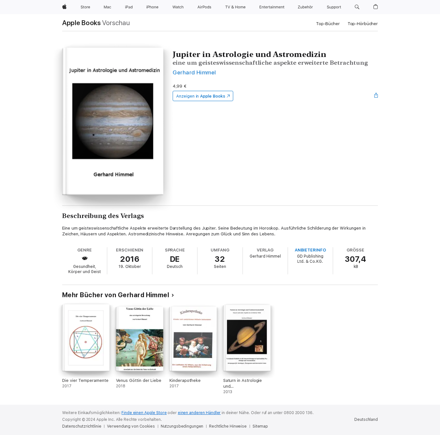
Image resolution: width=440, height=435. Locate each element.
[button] (357, 7)
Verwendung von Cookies (131, 426)
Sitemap (260, 426)
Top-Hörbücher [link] (363, 23)
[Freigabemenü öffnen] (376, 96)
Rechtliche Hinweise (228, 426)
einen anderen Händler (199, 413)
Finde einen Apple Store (144, 413)
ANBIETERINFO (310, 250)
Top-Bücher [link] (328, 23)
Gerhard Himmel (194, 72)
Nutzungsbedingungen (182, 426)
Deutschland (366, 419)
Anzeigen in (200, 96)
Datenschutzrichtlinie (81, 426)
